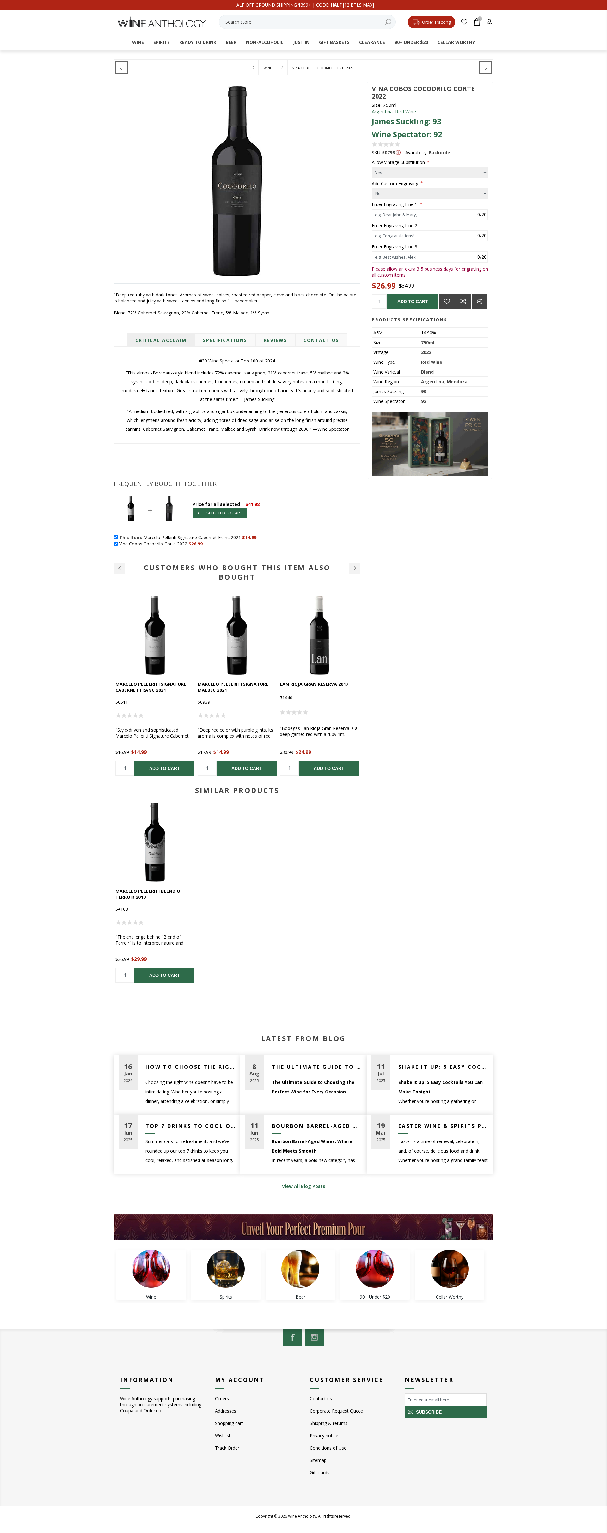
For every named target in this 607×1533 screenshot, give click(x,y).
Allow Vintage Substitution (399, 162)
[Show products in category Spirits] (226, 1269)
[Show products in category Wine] (151, 1269)
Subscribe (429, 1411)
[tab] (161, 340)
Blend (427, 372)
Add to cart (412, 301)
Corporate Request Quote (336, 1411)
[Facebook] (292, 1337)
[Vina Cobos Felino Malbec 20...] (485, 67)
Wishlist (222, 1436)
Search (388, 22)
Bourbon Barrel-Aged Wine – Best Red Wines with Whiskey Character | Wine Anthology (317, 1125)
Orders (222, 1399)
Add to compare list (463, 301)
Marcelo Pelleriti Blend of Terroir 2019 (148, 894)
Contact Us (321, 340)
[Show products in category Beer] (300, 1269)
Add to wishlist (447, 301)
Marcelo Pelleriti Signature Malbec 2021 (233, 687)
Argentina (382, 111)
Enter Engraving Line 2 (394, 225)
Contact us (321, 1399)
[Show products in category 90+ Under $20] (375, 1269)
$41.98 (252, 504)
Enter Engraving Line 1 (395, 204)
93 (423, 391)
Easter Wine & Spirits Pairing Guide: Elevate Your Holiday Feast (443, 1125)
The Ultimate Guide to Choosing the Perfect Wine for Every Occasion (317, 1066)
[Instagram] (314, 1337)
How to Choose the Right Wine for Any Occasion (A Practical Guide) (190, 1066)
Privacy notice (324, 1436)
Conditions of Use (328, 1448)
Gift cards (319, 1472)
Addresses (225, 1411)
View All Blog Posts (303, 1186)
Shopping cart (229, 1423)
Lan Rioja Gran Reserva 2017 (314, 684)
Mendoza (457, 382)
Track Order (227, 1448)
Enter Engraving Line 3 (394, 247)
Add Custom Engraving (396, 183)
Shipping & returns (328, 1423)
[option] (155, 686)
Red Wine (405, 111)
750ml (427, 342)
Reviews (275, 340)
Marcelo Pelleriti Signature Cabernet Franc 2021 (150, 687)
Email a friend (479, 301)
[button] (119, 568)
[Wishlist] (464, 22)
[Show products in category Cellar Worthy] (450, 1269)
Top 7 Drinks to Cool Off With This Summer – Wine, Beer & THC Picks (190, 1125)
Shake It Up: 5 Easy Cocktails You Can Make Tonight (443, 1066)
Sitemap (318, 1460)
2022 (426, 352)
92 (423, 401)
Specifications (225, 340)
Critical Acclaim (161, 340)
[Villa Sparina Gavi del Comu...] (121, 67)
